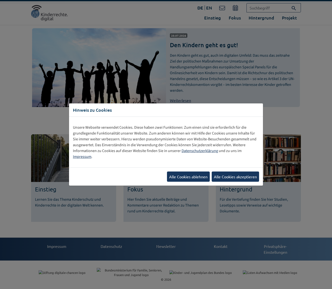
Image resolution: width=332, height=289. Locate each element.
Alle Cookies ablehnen (188, 176)
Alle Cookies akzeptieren (235, 176)
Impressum (82, 156)
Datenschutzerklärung (200, 151)
